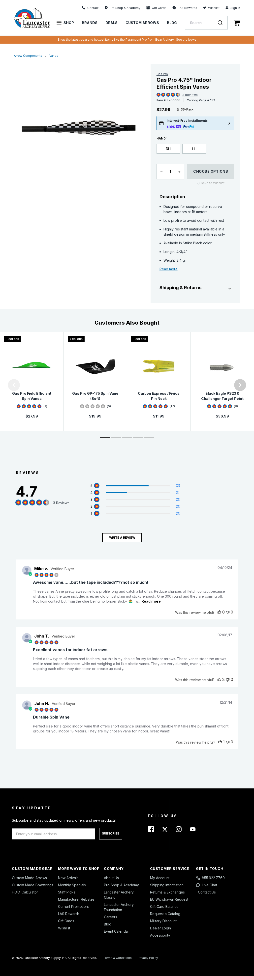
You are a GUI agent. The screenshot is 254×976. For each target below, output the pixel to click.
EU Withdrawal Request (169, 899)
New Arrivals (68, 878)
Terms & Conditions (117, 958)
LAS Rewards (69, 914)
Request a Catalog (165, 914)
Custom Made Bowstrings (32, 885)
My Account (159, 878)
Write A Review (122, 537)
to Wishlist (212, 183)
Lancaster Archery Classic (119, 894)
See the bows (186, 39)
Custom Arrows (142, 23)
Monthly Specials (72, 885)
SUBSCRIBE (110, 833)
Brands (89, 23)
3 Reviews (190, 95)
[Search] (223, 22)
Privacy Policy (148, 958)
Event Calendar (116, 931)
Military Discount (163, 921)
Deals (111, 23)
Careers (110, 917)
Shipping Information (167, 885)
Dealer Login (160, 928)
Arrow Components (28, 55)
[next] (240, 385)
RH (168, 149)
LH (194, 149)
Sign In (235, 8)
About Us (111, 878)
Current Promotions (74, 906)
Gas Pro (162, 74)
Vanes (53, 55)
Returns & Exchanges (167, 892)
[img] (158, 95)
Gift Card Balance (164, 906)
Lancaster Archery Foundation (119, 907)
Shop (69, 23)
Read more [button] (151, 601)
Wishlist (214, 8)
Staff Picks (66, 892)
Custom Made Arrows (29, 878)
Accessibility (160, 935)
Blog (172, 23)
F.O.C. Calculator (25, 892)
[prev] (14, 385)
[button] (1, 385)
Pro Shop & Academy (121, 885)
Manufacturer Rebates (76, 899)
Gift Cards (66, 921)
